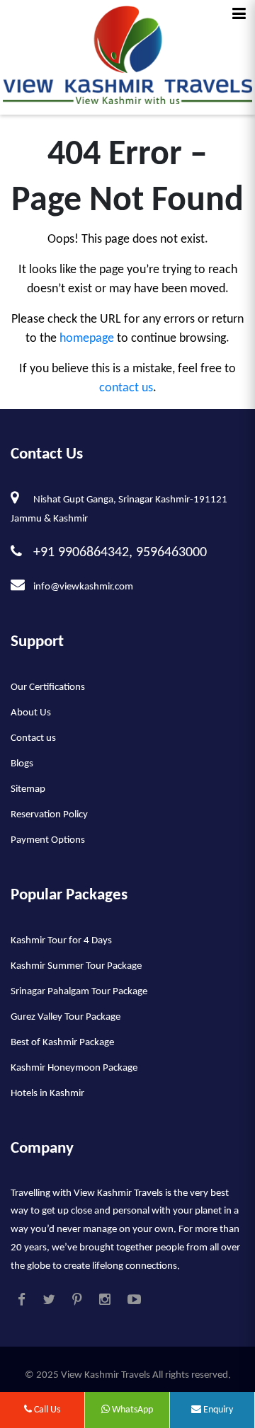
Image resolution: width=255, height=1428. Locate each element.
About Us (31, 713)
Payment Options (48, 840)
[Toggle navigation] (239, 14)
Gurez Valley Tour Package (65, 1017)
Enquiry (217, 1410)
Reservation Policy (49, 815)
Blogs (22, 764)
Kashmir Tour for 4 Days (61, 940)
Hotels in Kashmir (47, 1093)
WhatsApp (131, 1410)
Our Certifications (48, 687)
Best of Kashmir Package (62, 1042)
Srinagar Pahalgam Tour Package (79, 991)
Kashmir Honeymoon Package (74, 1068)
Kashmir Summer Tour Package (76, 966)
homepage (87, 338)
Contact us (33, 738)
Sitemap (28, 789)
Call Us (46, 1410)
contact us (126, 388)
